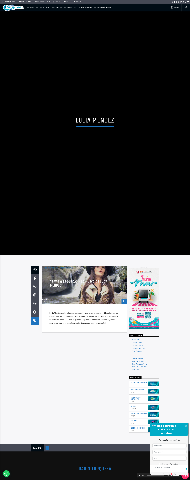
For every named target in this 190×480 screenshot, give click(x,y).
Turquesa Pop (71, 7)
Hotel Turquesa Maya (42, 2)
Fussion (133, 424)
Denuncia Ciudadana (138, 407)
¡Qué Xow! (134, 438)
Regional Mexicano (50, 286)
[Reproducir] (139, 475)
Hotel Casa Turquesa (62, 2)
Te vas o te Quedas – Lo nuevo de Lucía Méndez (79, 301)
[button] (6, 473)
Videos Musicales (66, 286)
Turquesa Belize (137, 363)
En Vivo (176, 7)
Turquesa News (44, 7)
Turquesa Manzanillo (104, 7)
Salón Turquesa (9, 2)
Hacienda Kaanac (25, 2)
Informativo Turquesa (139, 400)
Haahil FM (58, 7)
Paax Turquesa (86, 7)
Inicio (32, 7)
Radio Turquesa (47, 318)
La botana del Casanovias (136, 416)
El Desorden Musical (138, 446)
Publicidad (77, 2)
